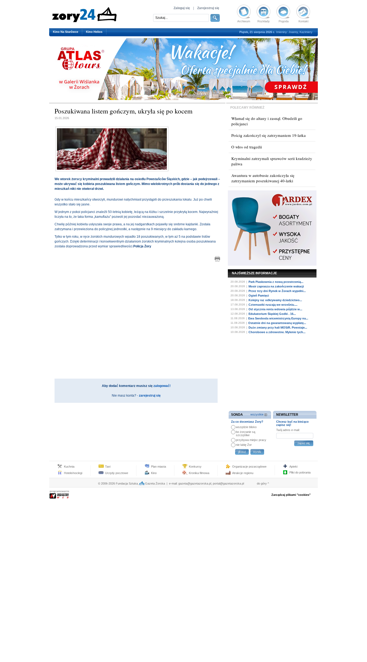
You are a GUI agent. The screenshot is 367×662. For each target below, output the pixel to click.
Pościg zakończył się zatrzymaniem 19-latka (268, 135)
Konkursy (195, 466)
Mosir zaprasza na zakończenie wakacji (276, 286)
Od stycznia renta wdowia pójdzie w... (275, 309)
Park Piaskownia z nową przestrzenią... (276, 281)
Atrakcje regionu (242, 473)
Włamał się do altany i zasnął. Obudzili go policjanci (266, 121)
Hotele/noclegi (73, 473)
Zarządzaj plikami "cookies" (291, 494)
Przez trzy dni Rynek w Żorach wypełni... (277, 291)
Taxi (107, 466)
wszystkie (257, 414)
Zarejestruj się (208, 8)
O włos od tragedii (246, 147)
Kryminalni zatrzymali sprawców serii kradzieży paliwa (271, 161)
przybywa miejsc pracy (251, 440)
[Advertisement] (137, 286)
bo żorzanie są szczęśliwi (245, 433)
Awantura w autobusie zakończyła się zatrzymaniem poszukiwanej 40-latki (262, 178)
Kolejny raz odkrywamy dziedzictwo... (275, 300)
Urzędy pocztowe (116, 473)
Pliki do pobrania (300, 472)
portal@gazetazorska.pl (228, 483)
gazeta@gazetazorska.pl (194, 483)
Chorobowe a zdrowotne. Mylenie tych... (277, 332)
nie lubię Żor (244, 444)
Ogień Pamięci (259, 295)
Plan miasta (158, 466)
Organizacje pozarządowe (249, 466)
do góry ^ (263, 483)
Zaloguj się (182, 8)
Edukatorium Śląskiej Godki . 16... (272, 313)
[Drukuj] (217, 259)
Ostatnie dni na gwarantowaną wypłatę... (277, 323)
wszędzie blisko (246, 427)
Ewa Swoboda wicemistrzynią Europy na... (278, 318)
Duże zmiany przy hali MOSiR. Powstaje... (278, 327)
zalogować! (162, 386)
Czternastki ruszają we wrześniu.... (273, 304)
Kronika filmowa (199, 473)
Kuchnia (69, 466)
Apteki (293, 466)
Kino (154, 473)
